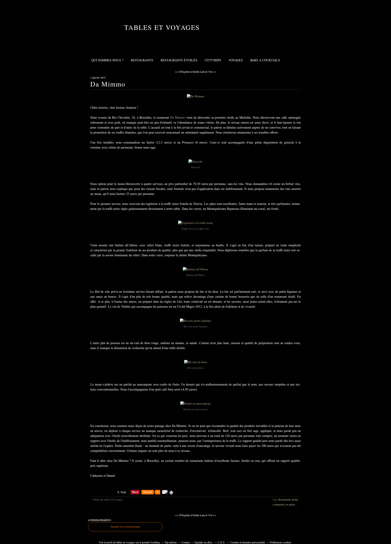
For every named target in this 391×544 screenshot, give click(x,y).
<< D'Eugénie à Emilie (187, 71)
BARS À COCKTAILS (265, 60)
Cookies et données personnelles (247, 542)
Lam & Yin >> (208, 71)
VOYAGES (236, 60)
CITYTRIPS (213, 60)
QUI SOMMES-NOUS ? (107, 60)
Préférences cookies (280, 542)
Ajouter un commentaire (125, 526)
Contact (185, 542)
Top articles (171, 542)
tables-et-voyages (125, 542)
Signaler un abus (203, 542)
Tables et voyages (162, 27)
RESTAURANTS (142, 60)
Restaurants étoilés (288, 499)
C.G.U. (222, 542)
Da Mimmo (107, 83)
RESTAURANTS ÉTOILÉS (179, 60)
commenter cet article (284, 504)
